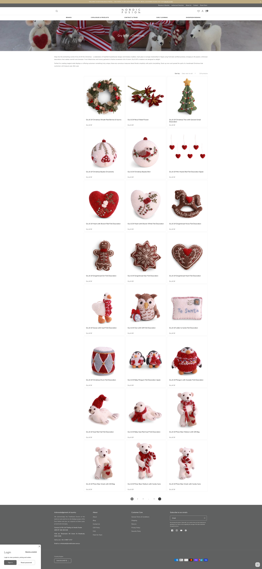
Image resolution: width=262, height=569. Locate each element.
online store (168, 1)
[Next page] (159, 498)
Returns (133, 524)
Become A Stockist (163, 5)
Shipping (134, 520)
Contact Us (96, 524)
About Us (188, 5)
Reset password (26, 563)
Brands (69, 17)
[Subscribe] (204, 518)
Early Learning (162, 17)
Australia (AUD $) (61, 561)
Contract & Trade (131, 17)
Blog (94, 520)
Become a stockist (31, 552)
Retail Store (203, 5)
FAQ (94, 531)
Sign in (10, 563)
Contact (195, 5)
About (95, 517)
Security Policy (136, 531)
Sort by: (177, 73)
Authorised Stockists (177, 5)
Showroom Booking (193, 17)
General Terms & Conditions (140, 517)
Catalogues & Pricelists (100, 17)
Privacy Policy (135, 528)
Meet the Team (97, 535)
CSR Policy (96, 528)
